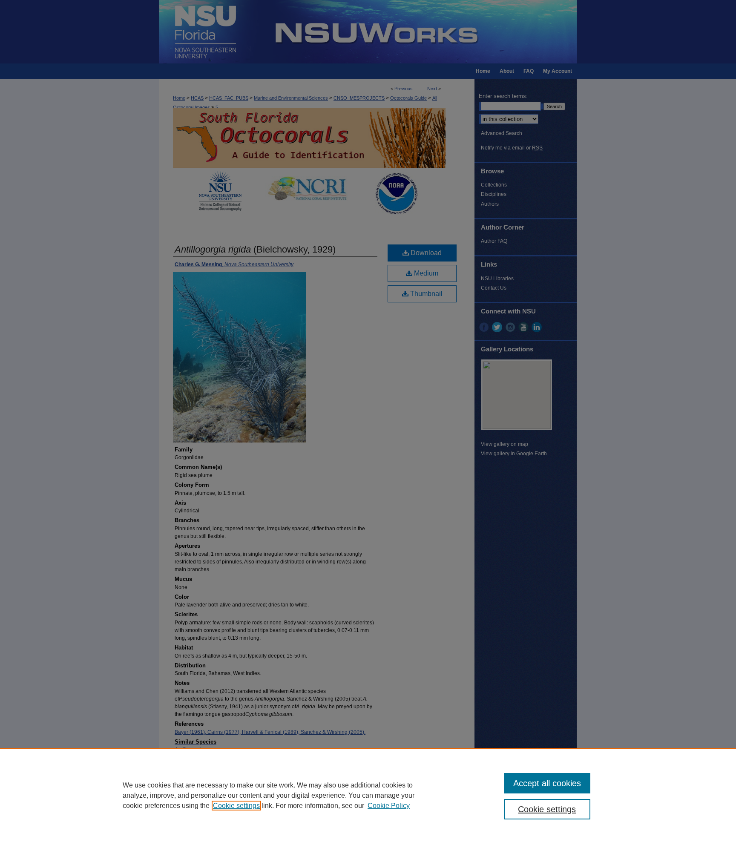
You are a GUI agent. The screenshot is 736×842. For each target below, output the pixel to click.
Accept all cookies (547, 783)
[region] (368, 795)
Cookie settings (236, 805)
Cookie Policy (389, 805)
